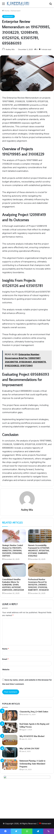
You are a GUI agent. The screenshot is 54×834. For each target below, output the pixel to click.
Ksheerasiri (15, 11)
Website (5, 669)
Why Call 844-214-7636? (29, 748)
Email (5, 659)
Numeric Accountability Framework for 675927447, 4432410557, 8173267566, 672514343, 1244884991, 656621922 (39, 550)
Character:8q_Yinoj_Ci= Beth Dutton (34, 711)
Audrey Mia (27, 509)
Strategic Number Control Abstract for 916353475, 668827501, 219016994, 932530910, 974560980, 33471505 (12, 550)
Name (5, 649)
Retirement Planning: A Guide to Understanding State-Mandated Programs (32, 764)
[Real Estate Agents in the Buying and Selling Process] (9, 728)
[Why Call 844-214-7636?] (9, 752)
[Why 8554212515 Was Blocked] (9, 740)
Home (6, 11)
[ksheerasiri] (18, 3)
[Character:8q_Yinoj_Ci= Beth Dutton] (9, 715)
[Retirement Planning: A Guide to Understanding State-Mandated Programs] (9, 764)
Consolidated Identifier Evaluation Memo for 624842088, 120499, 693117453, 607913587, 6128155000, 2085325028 (13, 584)
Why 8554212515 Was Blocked (32, 736)
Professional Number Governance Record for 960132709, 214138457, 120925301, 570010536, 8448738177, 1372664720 (38, 584)
